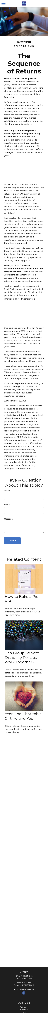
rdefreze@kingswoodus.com (24, 989)
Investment (24, 1010)
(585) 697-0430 (27, 976)
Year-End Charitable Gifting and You (23, 716)
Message (8, 518)
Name (7, 490)
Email (7, 504)
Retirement (24, 1007)
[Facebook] (23, 993)
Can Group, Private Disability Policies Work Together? (22, 657)
